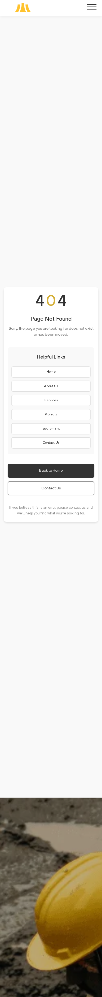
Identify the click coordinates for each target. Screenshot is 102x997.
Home (51, 372)
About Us (51, 386)
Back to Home (51, 471)
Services (51, 400)
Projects (51, 414)
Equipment (51, 428)
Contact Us (51, 443)
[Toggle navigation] (92, 7)
